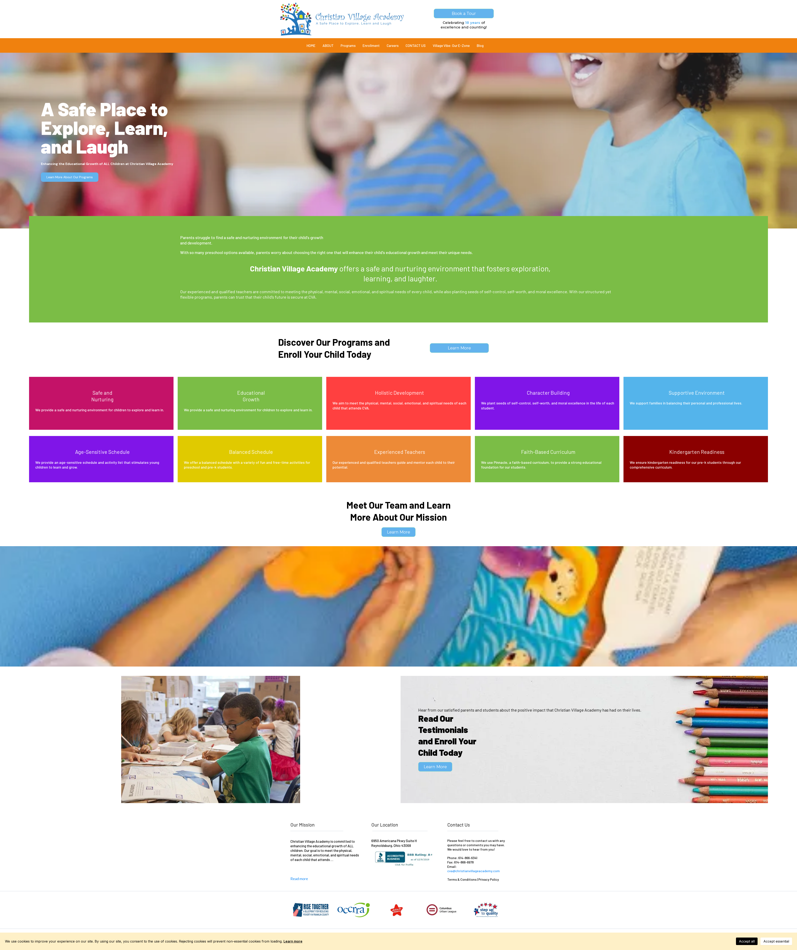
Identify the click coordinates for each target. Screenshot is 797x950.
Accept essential (776, 941)
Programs (348, 45)
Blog (480, 45)
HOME (311, 45)
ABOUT (328, 45)
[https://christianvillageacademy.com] (342, 19)
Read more (299, 878)
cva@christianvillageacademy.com (473, 871)
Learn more (293, 941)
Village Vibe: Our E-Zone (451, 45)
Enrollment (371, 45)
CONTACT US (416, 45)
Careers (392, 45)
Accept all (747, 941)
